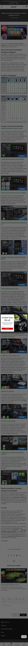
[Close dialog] (26, 315)
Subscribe (7, 328)
